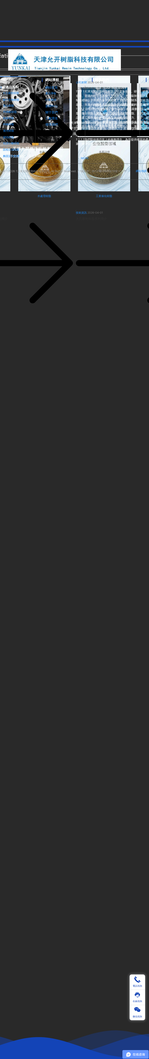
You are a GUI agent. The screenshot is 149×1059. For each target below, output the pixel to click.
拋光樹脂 (8, 130)
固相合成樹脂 (11, 149)
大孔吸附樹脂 (11, 93)
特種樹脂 (8, 124)
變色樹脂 (8, 137)
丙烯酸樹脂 (10, 111)
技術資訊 (81, 212)
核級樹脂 (8, 118)
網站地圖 (141, 171)
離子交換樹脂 (11, 99)
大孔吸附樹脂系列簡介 (91, 219)
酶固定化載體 (11, 156)
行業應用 (50, 99)
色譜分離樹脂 (11, 143)
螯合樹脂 (8, 105)
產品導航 (50, 93)
